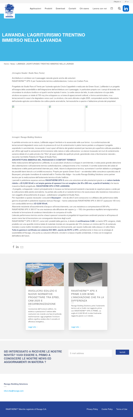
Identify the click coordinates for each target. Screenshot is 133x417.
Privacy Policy (92, 409)
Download (60, 8)
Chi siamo (84, 8)
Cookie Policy (107, 409)
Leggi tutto (32, 327)
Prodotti (48, 8)
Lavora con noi (100, 8)
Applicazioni (35, 8)
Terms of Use (121, 409)
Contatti (72, 8)
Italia (116, 2)
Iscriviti (122, 352)
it (126, 2)
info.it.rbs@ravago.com (14, 390)
